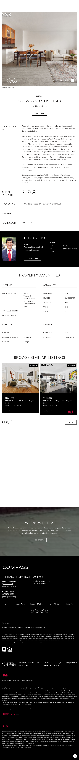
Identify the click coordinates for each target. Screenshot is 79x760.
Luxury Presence (47, 664)
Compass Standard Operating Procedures (31, 627)
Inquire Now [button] (39, 113)
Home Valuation (54, 604)
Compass (5, 623)
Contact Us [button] (39, 540)
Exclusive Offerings (36, 604)
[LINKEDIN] (42, 611)
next (14, 80)
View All (71, 422)
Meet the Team (19, 604)
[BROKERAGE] (47, 611)
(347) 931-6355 (7, 584)
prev (9, 80)
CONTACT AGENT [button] (32, 258)
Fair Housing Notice (9, 627)
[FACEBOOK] (32, 611)
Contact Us (69, 604)
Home (6, 604)
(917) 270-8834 (52, 249)
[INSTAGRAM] (37, 611)
